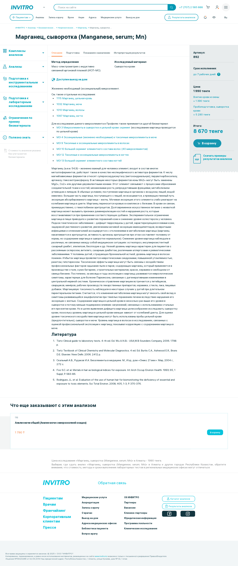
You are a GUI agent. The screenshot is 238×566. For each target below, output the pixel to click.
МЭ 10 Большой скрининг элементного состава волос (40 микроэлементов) (102, 148)
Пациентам (53, 498)
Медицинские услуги (111, 17)
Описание (56, 52)
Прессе (49, 527)
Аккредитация (90, 502)
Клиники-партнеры (135, 512)
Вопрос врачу (90, 533)
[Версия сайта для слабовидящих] (214, 17)
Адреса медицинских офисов (99, 523)
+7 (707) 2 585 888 (191, 7)
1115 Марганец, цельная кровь (74, 98)
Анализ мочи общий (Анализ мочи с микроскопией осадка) (50, 422)
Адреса (92, 17)
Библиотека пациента (95, 528)
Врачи (71, 17)
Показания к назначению (96, 52)
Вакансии (130, 507)
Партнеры (130, 502)
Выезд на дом (133, 17)
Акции (81, 17)
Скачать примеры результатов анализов (217, 157)
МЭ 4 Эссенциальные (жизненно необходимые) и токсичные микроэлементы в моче (107, 137)
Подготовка (72, 52)
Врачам (49, 504)
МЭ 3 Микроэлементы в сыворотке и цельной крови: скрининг (93, 127)
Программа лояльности (138, 523)
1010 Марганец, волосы (70, 110)
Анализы (40, 17)
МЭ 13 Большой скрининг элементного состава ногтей (89, 160)
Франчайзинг (54, 510)
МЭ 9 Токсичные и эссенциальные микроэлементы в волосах (93, 143)
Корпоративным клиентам (57, 518)
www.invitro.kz (101, 556)
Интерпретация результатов (129, 52)
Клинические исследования (140, 528)
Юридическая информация (140, 518)
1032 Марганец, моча (69, 104)
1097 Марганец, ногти (70, 115)
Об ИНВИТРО (131, 497)
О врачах (87, 512)
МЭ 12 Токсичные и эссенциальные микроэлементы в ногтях (93, 154)
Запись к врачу (56, 17)
